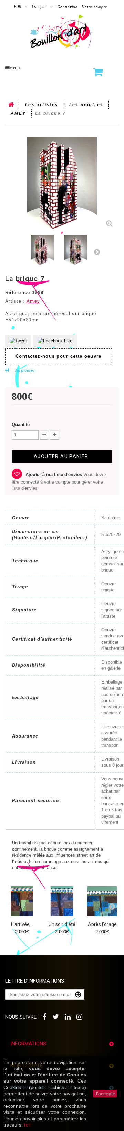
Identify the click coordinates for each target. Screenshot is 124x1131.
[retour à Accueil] (11, 105)
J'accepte (105, 1093)
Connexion (68, 7)
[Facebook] (45, 1016)
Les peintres (86, 104)
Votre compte (94, 7)
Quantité (21, 424)
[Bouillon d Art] (62, 32)
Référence (17, 292)
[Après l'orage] (102, 901)
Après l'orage (102, 924)
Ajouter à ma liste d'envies (53, 474)
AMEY (18, 113)
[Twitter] (56, 1016)
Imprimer (25, 370)
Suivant (96, 251)
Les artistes (42, 104)
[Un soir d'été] (62, 901)
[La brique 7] (42, 250)
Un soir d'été (62, 924)
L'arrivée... (22, 924)
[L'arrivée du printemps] (22, 901)
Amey (33, 301)
